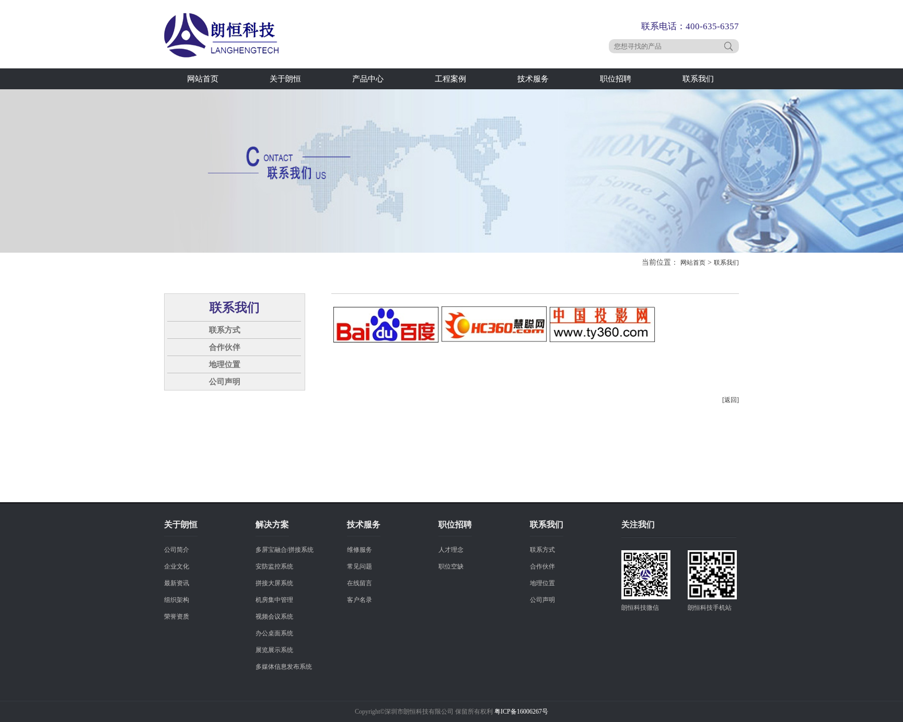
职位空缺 (451, 566)
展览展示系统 (274, 650)
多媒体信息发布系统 (284, 666)
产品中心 (368, 79)
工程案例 (450, 79)
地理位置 (224, 364)
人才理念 (451, 549)
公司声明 (224, 381)
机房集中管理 (274, 599)
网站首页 (202, 79)
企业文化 (176, 566)
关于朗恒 (285, 79)
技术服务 (533, 79)
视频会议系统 (274, 616)
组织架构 (176, 599)
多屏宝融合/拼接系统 (285, 549)
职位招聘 (615, 79)
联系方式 (224, 330)
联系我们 (698, 79)
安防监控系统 (274, 566)
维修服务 (359, 549)
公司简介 (176, 549)
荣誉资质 (176, 616)
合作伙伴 (224, 347)
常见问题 (359, 566)
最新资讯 (176, 583)
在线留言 (359, 583)
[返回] (730, 400)
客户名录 (359, 599)
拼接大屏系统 (274, 583)
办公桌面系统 (274, 633)
